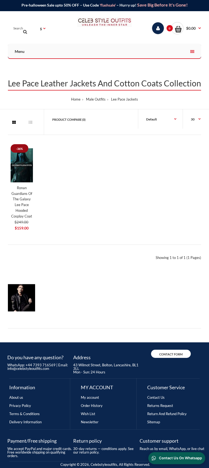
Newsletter (90, 422)
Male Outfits (96, 99)
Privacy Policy (20, 405)
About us (16, 397)
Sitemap (153, 422)
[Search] (25, 32)
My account (90, 397)
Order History (92, 405)
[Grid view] (14, 122)
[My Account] (158, 28)
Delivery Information (25, 422)
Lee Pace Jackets (124, 99)
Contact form (171, 354)
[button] (186, 28)
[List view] (30, 122)
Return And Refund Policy (167, 414)
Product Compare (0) (68, 119)
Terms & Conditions (24, 414)
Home (76, 99)
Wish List (88, 414)
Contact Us (156, 397)
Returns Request (160, 405)
